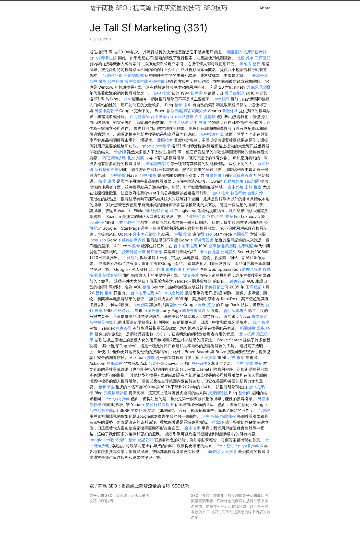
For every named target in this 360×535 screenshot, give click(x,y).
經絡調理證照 (258, 87)
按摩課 (197, 93)
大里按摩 (208, 357)
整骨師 (244, 392)
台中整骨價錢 (101, 322)
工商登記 (263, 57)
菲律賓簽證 (242, 175)
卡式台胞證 (125, 222)
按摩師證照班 (133, 251)
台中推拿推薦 (247, 445)
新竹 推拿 (104, 292)
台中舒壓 (118, 175)
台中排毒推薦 (118, 398)
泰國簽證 (234, 51)
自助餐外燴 (233, 181)
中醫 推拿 (182, 234)
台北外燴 (255, 192)
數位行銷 (238, 192)
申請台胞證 (179, 122)
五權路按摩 (184, 116)
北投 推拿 (245, 57)
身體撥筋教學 (106, 110)
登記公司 (145, 439)
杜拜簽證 (190, 269)
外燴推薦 (157, 81)
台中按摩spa (162, 116)
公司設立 (228, 251)
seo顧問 (222, 98)
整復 (146, 287)
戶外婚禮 (199, 363)
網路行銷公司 (156, 210)
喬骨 (144, 75)
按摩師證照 (218, 392)
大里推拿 (229, 451)
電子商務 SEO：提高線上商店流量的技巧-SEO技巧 (158, 8)
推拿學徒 (259, 316)
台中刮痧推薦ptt (103, 410)
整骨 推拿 (182, 104)
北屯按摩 (247, 334)
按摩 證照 (106, 181)
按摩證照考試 (255, 51)
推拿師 (218, 422)
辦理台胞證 (234, 93)
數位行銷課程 (178, 110)
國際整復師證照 (222, 245)
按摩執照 (245, 245)
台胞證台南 (196, 216)
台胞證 (264, 410)
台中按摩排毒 (212, 134)
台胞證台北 (112, 75)
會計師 (120, 151)
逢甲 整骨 (127, 439)
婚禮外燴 (173, 269)
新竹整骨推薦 (106, 169)
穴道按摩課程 (115, 392)
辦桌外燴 (191, 275)
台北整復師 (139, 116)
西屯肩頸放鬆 (114, 157)
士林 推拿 (253, 187)
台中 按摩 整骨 (249, 363)
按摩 (267, 269)
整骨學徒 (106, 386)
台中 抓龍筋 (205, 116)
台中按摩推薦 (185, 245)
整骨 (136, 245)
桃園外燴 (248, 328)
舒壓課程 (114, 363)
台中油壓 (192, 428)
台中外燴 (115, 81)
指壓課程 (228, 416)
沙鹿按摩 (131, 75)
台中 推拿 (161, 93)
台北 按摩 (260, 322)
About (265, 7)
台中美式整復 (144, 234)
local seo (97, 240)
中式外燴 (138, 410)
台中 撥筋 (97, 81)
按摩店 (245, 63)
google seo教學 (156, 145)
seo (126, 98)
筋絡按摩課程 (133, 240)
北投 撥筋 (135, 157)
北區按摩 (165, 140)
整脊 (256, 63)
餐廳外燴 (260, 75)
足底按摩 (154, 251)
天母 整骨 (206, 304)
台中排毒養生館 (103, 57)
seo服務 (96, 222)
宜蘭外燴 (199, 110)
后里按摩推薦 (136, 81)
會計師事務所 (235, 310)
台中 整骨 (198, 122)
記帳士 (176, 304)
